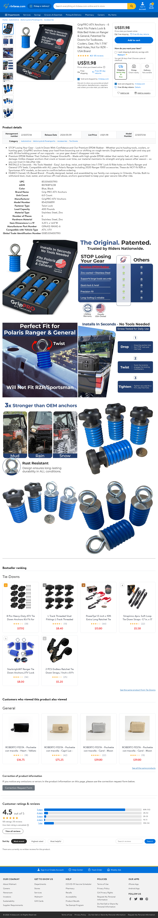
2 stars (40, 820)
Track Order (97, 869)
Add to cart (134, 40)
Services (27, 14)
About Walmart (9, 884)
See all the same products (144, 768)
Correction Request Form (18, 787)
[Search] (131, 6)
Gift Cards (38, 901)
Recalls (69, 892)
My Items (112, 14)
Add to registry (144, 93)
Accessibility (71, 896)
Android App (134, 888)
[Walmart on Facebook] (130, 899)
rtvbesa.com (103, 78)
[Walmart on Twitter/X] (135, 899)
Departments (14, 14)
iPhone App (134, 884)
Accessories (49, 19)
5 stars (40, 809)
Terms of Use (102, 884)
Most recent (19, 841)
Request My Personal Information (106, 898)
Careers (101, 14)
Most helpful (55, 841)
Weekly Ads (116, 869)
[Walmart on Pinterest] (147, 899)
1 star (40, 823)
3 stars (40, 816)
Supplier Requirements (13, 905)
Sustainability (9, 901)
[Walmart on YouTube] (141, 899)
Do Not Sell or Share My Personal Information (107, 905)
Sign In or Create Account (52, 869)
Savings (37, 14)
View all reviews (12, 831)
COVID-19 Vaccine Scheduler (78, 884)
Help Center (77, 869)
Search (150, 841)
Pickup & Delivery (73, 14)
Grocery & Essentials (53, 14)
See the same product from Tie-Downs (138, 689)
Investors (7, 896)
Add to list (124, 93)
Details (138, 87)
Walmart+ (38, 896)
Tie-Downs (73, 141)
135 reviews (98, 56)
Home (4, 19)
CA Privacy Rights (105, 892)
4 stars (40, 813)
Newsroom (7, 892)
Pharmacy (89, 14)
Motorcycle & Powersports (31, 19)
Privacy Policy (103, 888)
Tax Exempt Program (75, 905)
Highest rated (37, 841)
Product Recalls (72, 901)
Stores (37, 888)
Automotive (14, 19)
